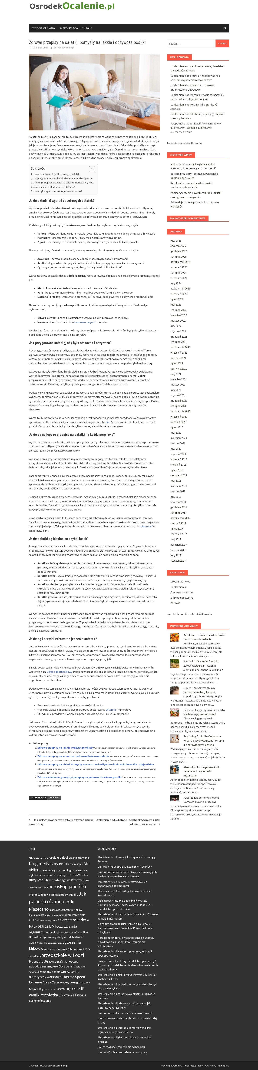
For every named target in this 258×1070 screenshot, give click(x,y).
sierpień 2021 (178, 358)
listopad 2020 (178, 406)
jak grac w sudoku (67, 895)
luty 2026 (175, 240)
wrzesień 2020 (178, 416)
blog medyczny (43, 863)
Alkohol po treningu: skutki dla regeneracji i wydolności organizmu (201, 771)
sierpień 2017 (178, 523)
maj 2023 (175, 304)
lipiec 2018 (176, 470)
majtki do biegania (53, 915)
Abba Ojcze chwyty (37, 858)
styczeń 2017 (178, 560)
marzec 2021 (178, 384)
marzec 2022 (178, 320)
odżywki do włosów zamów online (67, 932)
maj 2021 (175, 374)
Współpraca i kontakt (76, 28)
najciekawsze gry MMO (48, 920)
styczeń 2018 (178, 502)
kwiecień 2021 (178, 379)
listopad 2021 (178, 342)
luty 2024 (175, 283)
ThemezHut (223, 1065)
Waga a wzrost (47, 989)
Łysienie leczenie (40, 1001)
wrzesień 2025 (178, 267)
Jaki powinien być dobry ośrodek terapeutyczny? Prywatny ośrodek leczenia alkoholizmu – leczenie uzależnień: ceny (128, 965)
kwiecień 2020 (178, 438)
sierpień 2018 (178, 464)
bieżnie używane (78, 858)
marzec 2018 (178, 491)
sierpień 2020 (178, 422)
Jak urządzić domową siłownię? (202, 797)
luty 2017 (175, 555)
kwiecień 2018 (178, 486)
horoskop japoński (67, 886)
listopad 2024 (178, 272)
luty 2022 (175, 326)
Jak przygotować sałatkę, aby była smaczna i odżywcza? (63, 178)
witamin (111, 709)
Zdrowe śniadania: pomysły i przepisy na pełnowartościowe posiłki (79, 777)
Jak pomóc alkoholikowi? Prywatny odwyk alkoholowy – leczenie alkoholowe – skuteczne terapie (195, 128)
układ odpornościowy (59, 671)
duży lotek (37, 880)
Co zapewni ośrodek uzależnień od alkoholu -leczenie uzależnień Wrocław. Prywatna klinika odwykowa (125, 928)
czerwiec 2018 (178, 475)
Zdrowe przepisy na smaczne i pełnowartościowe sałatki (73, 756)
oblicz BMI (47, 926)
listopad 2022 (178, 310)
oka (107, 422)
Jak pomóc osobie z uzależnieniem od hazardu (125, 1013)
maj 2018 (175, 480)
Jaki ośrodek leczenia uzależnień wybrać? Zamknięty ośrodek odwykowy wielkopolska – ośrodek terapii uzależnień (125, 905)
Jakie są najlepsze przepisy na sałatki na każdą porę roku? (63, 182)
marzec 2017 (178, 550)
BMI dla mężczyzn (71, 864)
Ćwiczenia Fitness (72, 995)
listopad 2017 (178, 512)
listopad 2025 (178, 256)
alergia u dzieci (57, 857)
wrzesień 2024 (178, 278)
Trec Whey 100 (66, 982)
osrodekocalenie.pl (64, 47)
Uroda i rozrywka (180, 581)
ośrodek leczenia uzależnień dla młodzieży (63, 949)
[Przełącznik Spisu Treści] (90, 169)
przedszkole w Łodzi (62, 955)
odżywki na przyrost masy (50, 942)
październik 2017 (180, 518)
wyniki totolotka (43, 994)
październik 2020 (180, 411)
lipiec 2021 (176, 363)
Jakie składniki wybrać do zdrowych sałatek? (57, 174)
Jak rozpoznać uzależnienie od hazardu (121, 1047)
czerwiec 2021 (178, 368)
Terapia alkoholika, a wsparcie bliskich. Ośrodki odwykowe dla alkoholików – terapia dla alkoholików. (126, 942)
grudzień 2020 (178, 400)
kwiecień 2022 (178, 315)
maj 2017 (175, 539)
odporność (146, 526)
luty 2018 (175, 496)
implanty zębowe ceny (42, 894)
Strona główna (43, 28)
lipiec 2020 (176, 427)
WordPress (188, 1065)
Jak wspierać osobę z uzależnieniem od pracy (125, 866)
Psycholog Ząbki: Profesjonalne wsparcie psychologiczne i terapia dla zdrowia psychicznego (203, 740)
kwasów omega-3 (84, 322)
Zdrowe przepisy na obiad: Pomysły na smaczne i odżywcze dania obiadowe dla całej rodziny (95, 764)
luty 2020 (175, 448)
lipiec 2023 (176, 299)
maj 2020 (175, 432)
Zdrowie (54, 797)
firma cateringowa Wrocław (64, 880)
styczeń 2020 (178, 454)
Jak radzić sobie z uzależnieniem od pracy (122, 1052)
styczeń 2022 (178, 331)
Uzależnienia (178, 587)
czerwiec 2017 (178, 534)
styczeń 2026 (178, 246)
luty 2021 (175, 390)
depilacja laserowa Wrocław (72, 875)
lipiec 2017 (176, 528)
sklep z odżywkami (49, 966)
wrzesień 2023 (178, 294)
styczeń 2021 (178, 395)
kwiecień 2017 (178, 544)
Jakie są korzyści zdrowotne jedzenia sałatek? (57, 191)
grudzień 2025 (178, 251)
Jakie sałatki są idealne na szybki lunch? (54, 187)
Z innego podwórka (181, 592)
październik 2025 (180, 262)
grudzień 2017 (178, 507)
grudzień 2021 (178, 336)
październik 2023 (180, 288)
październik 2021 (180, 347)
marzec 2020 (178, 443)
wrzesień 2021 (178, 352)
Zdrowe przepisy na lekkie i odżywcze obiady (65, 747)
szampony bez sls (49, 972)
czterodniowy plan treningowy (57, 870)
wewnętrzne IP (71, 988)
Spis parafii (67, 966)
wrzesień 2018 (178, 459)
